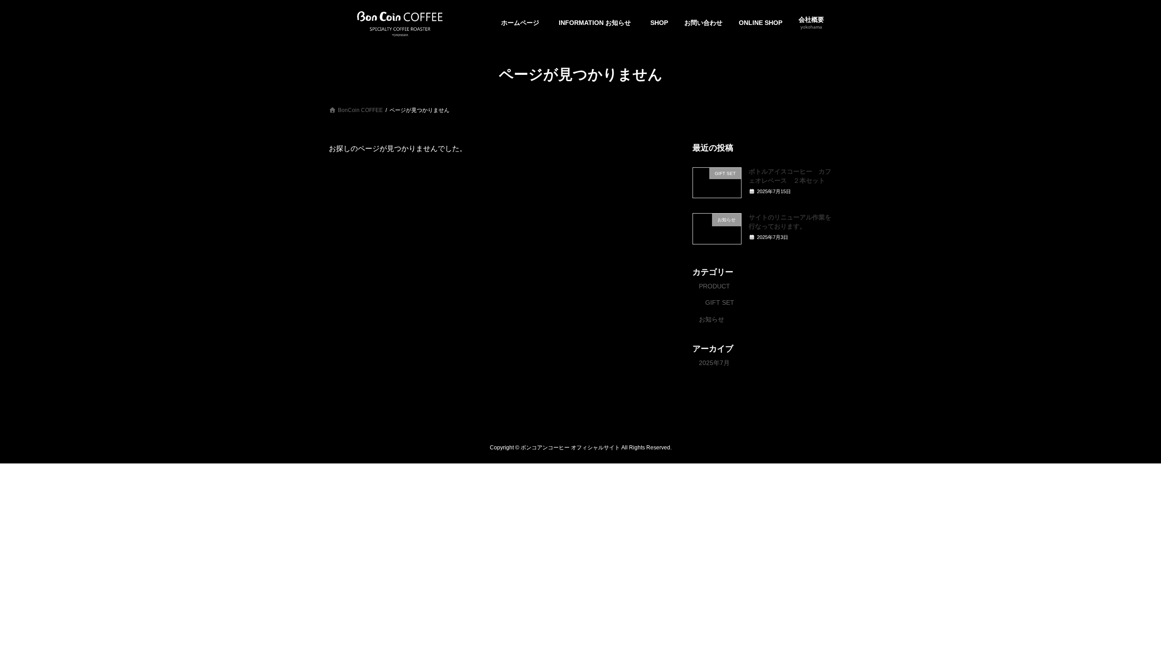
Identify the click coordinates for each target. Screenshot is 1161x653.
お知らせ (711, 319)
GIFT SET (719, 302)
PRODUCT (714, 285)
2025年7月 (714, 362)
